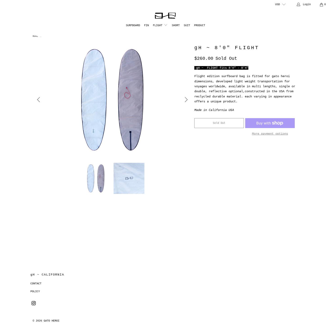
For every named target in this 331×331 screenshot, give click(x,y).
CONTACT (35, 283)
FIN (146, 25)
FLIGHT (158, 25)
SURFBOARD (133, 25)
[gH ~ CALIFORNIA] (165, 15)
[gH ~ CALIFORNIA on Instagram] (33, 304)
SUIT (187, 25)
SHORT (176, 25)
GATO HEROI (51, 320)
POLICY (35, 291)
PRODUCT (199, 25)
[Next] (185, 99)
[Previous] (39, 99)
